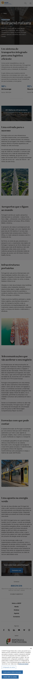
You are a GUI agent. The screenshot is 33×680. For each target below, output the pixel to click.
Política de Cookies (23, 664)
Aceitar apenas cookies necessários (12, 672)
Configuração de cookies (9, 667)
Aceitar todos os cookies (10, 676)
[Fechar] (31, 648)
